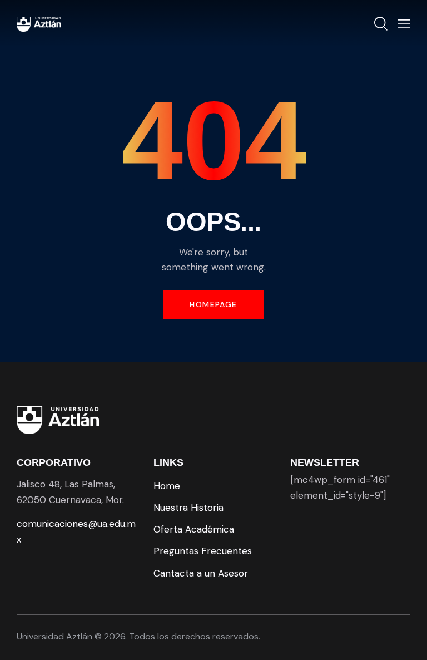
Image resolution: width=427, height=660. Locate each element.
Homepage (213, 304)
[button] (404, 23)
